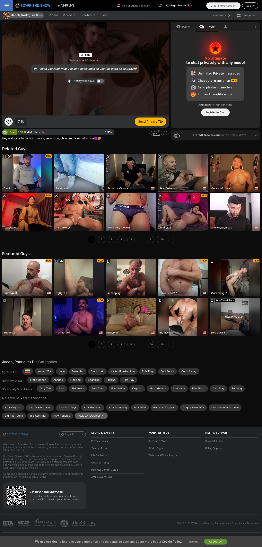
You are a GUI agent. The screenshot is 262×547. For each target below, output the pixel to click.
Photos (89, 15)
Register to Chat (215, 112)
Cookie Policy (171, 541)
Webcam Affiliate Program (163, 455)
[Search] (160, 5)
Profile (53, 15)
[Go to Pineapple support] (64, 523)
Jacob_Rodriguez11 (18, 362)
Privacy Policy (99, 441)
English (69, 434)
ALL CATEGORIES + (91, 415)
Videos (70, 15)
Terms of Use (99, 448)
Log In (250, 5)
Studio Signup (156, 448)
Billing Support (214, 448)
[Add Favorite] (9, 122)
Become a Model (158, 441)
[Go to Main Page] (33, 5)
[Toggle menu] (6, 5)
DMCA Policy (99, 455)
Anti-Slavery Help (101, 477)
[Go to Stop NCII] (84, 523)
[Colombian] (27, 371)
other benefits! (222, 104)
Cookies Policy (100, 462)
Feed (105, 15)
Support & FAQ (214, 441)
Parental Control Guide (104, 469)
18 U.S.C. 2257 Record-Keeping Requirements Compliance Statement (218, 523)
